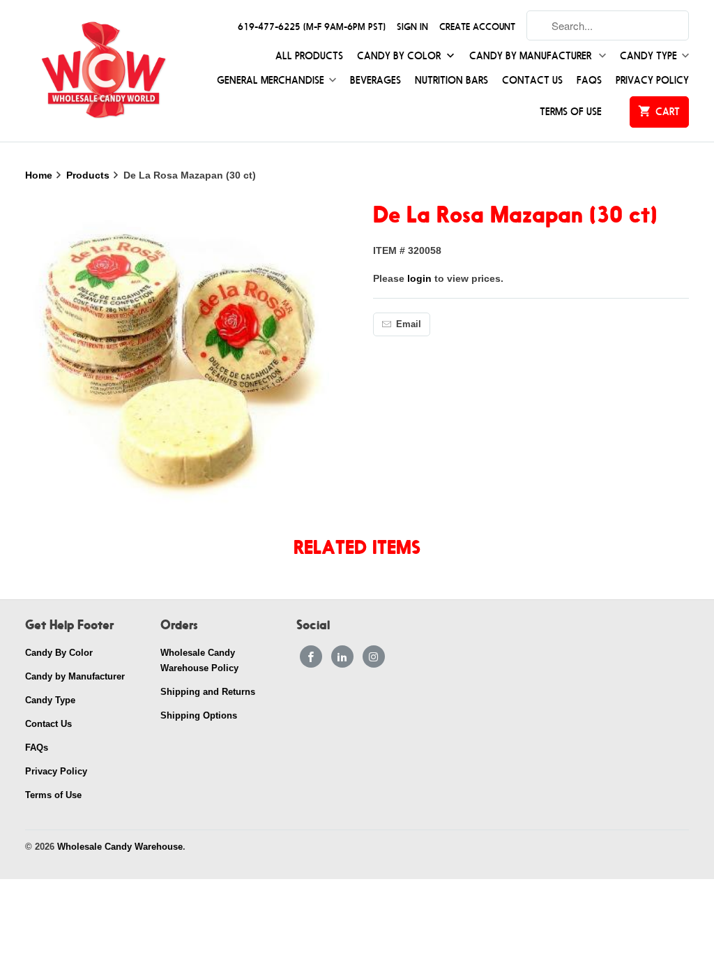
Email (408, 324)
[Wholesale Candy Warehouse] (103, 70)
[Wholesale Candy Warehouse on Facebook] (311, 656)
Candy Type (648, 56)
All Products (309, 56)
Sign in (412, 27)
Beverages (375, 81)
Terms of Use (571, 112)
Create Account (477, 27)
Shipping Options (198, 715)
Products (89, 175)
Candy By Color (400, 56)
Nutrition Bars (451, 81)
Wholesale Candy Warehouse (120, 846)
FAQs (589, 81)
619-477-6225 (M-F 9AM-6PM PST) (312, 27)
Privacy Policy (652, 81)
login (419, 278)
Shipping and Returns (207, 691)
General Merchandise (270, 81)
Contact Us (532, 81)
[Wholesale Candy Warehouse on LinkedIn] (342, 656)
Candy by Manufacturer (531, 56)
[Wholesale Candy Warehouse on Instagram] (374, 656)
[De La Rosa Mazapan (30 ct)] (183, 356)
